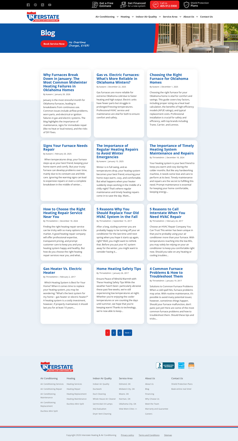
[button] (28, 4)
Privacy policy (127, 435)
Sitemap (168, 435)
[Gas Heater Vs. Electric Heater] (65, 293)
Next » (128, 332)
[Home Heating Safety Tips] (119, 293)
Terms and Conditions (149, 435)
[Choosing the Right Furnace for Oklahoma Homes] (172, 103)
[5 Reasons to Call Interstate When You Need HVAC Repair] (172, 232)
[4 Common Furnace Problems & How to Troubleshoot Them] (172, 293)
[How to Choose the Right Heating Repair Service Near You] (65, 232)
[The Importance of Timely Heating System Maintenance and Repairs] (172, 170)
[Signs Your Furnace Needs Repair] (65, 170)
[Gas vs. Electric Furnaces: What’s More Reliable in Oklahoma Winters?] (119, 103)
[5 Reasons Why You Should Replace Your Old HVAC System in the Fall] (119, 232)
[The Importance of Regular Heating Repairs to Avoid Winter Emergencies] (119, 170)
